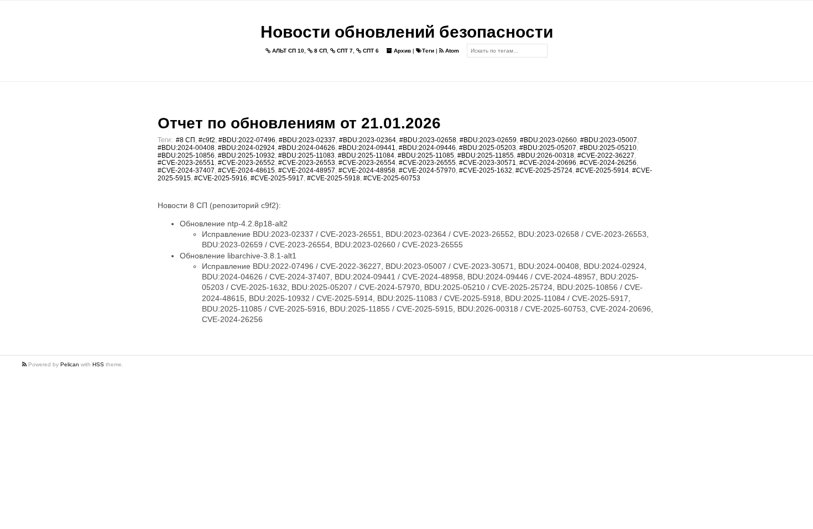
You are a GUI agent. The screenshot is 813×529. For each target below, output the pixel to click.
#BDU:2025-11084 (366, 155)
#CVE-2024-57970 (427, 170)
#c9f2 (207, 140)
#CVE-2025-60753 (391, 178)
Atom (451, 51)
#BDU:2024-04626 (306, 148)
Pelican (69, 364)
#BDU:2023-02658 (427, 140)
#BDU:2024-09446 (427, 148)
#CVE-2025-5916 (220, 178)
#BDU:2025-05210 (608, 148)
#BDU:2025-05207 (547, 148)
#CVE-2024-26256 (608, 163)
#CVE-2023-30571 (487, 163)
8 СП (319, 51)
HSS (98, 364)
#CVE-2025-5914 (602, 170)
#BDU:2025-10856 (186, 155)
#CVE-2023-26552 (246, 163)
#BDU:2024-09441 (366, 148)
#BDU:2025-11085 (426, 155)
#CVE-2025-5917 (277, 178)
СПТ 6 (370, 51)
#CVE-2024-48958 (366, 170)
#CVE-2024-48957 (306, 170)
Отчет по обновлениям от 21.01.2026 (299, 123)
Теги (428, 51)
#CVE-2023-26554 (366, 163)
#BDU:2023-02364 (367, 140)
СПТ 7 (344, 51)
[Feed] (25, 364)
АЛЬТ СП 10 (287, 51)
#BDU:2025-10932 (246, 155)
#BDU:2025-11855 (485, 155)
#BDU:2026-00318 (545, 155)
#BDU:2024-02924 (246, 148)
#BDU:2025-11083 (306, 155)
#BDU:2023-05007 (608, 140)
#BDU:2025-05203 (487, 148)
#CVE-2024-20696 (547, 163)
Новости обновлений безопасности (406, 32)
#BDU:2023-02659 (488, 140)
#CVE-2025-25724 (543, 170)
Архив (401, 51)
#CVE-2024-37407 (186, 170)
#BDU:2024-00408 (186, 148)
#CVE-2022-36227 (605, 155)
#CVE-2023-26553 (306, 163)
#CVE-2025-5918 (333, 178)
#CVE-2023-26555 (427, 163)
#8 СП (185, 140)
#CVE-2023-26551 (186, 163)
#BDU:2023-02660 (548, 140)
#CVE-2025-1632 (485, 170)
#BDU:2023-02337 (307, 140)
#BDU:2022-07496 (246, 140)
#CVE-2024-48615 (246, 170)
